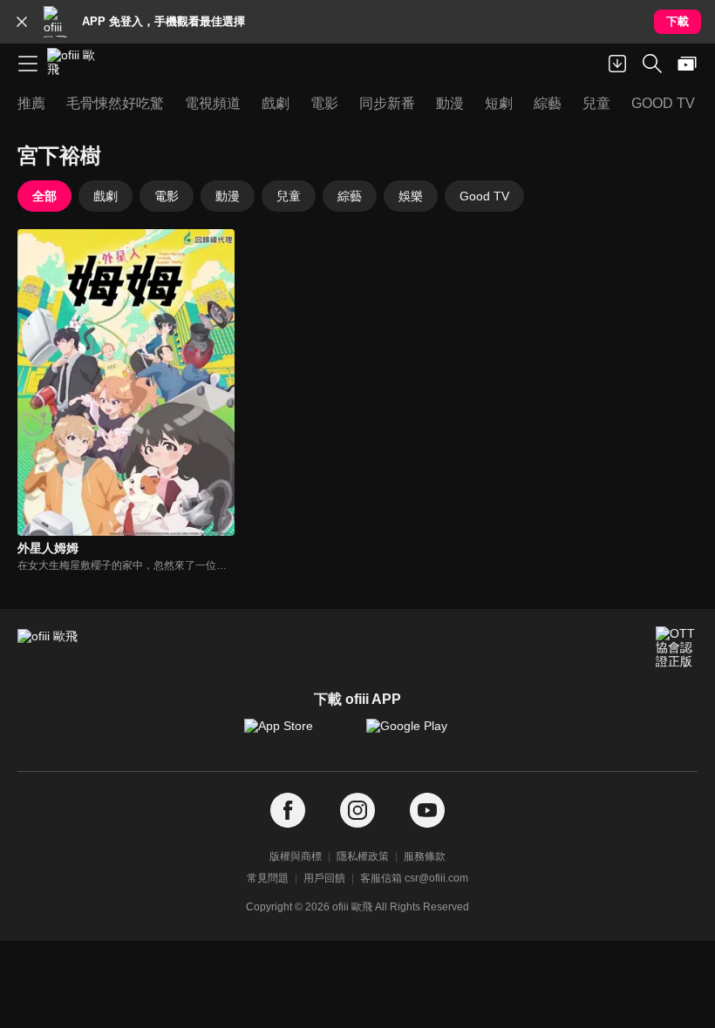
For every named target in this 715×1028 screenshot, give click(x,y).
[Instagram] (357, 810)
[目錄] (27, 63)
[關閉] (22, 22)
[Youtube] (427, 810)
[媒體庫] (687, 63)
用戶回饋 (324, 878)
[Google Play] (418, 734)
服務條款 (425, 856)
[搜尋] (652, 63)
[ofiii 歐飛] (76, 63)
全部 (44, 196)
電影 (166, 196)
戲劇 (105, 196)
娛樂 (410, 196)
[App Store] (296, 734)
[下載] (617, 63)
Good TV (484, 196)
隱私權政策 (363, 856)
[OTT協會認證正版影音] (677, 647)
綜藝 (349, 196)
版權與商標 (295, 856)
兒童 (288, 196)
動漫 (227, 196)
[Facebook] (287, 810)
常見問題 (268, 878)
